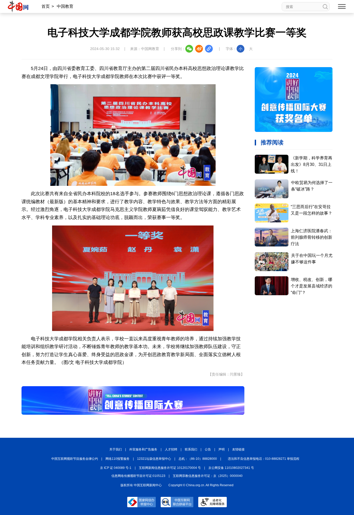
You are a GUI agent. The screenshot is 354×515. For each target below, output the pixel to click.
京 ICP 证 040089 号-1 (115, 468)
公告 (208, 449)
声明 (221, 449)
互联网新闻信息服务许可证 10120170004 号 (170, 468)
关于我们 (115, 449)
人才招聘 (171, 449)
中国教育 (65, 6)
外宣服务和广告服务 (143, 449)
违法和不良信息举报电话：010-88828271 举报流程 (263, 459)
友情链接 (238, 449)
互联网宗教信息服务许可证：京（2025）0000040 (208, 476)
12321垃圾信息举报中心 (154, 459)
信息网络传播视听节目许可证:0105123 (138, 476)
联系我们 (191, 449)
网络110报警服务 (117, 459)
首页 (45, 6)
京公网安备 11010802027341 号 (231, 468)
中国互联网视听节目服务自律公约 (74, 459)
